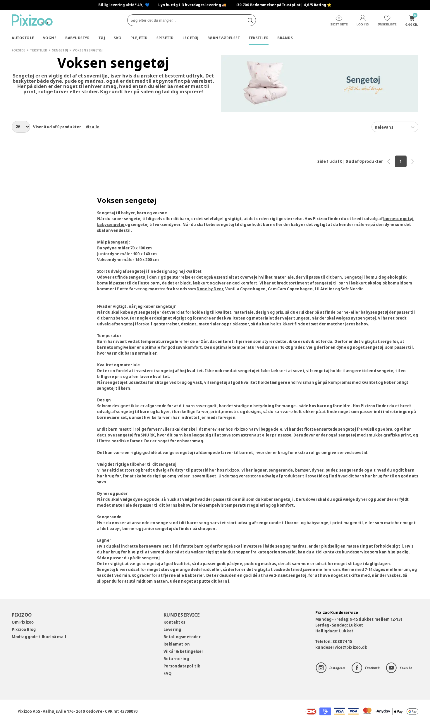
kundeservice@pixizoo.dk (341, 647)
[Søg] (250, 20)
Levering (172, 629)
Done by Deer (210, 288)
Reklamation (177, 644)
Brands (285, 37)
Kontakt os (174, 622)
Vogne (50, 37)
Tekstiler (259, 37)
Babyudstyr (77, 37)
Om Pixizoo (23, 622)
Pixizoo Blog (24, 629)
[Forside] (32, 20)
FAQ (168, 673)
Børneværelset (223, 37)
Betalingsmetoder (182, 636)
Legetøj (191, 37)
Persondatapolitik (182, 666)
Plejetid (139, 37)
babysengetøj (111, 224)
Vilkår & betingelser (184, 651)
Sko (118, 37)
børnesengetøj (398, 218)
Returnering (176, 658)
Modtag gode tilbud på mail (39, 636)
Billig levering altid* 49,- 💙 (123, 4)
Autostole (23, 37)
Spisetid (165, 37)
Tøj (102, 37)
